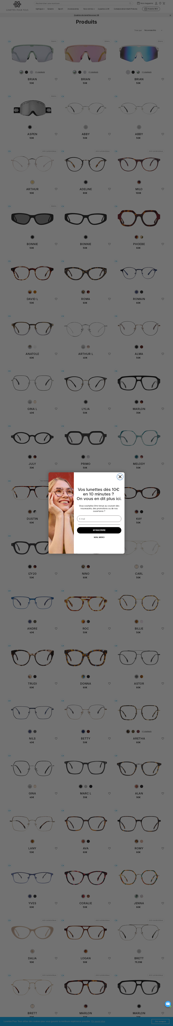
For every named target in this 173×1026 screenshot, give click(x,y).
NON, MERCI (99, 537)
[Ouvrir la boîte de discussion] (168, 1004)
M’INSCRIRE (99, 530)
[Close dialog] (120, 477)
